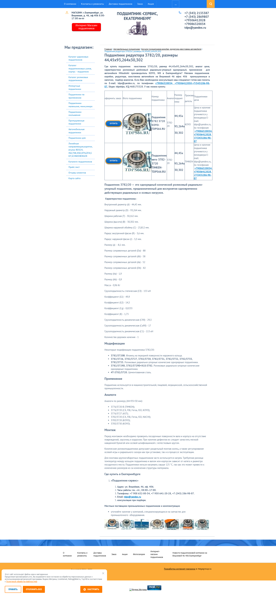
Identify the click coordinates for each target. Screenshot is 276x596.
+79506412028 (194, 20)
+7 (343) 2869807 (196, 17)
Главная (108, 49)
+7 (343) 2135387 (196, 13)
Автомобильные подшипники (126, 49)
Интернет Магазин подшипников (86, 27)
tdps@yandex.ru (195, 27)
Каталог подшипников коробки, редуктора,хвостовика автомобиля (171, 49)
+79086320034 (194, 24)
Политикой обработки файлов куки (21, 581)
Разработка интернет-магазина (179, 568)
